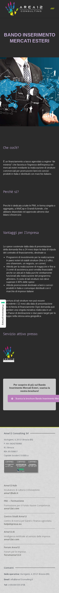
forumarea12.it (12, 554)
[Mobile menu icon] (52, 8)
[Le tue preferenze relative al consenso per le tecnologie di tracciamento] (3, 314)
